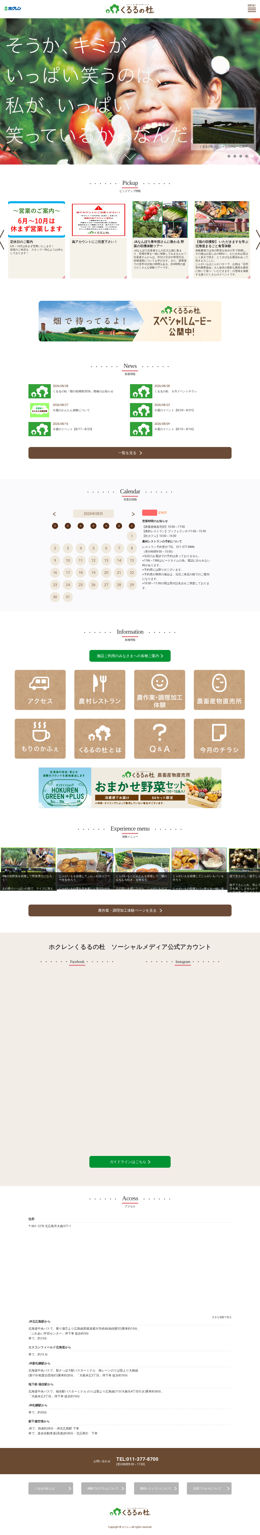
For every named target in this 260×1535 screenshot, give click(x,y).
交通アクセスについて (207, 1488)
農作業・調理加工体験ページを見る (127, 910)
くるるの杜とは (44, 1488)
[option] (36, 239)
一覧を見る (127, 453)
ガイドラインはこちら (129, 1162)
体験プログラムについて (103, 1488)
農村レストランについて (155, 1488)
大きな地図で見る (222, 1317)
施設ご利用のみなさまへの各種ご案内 (129, 656)
